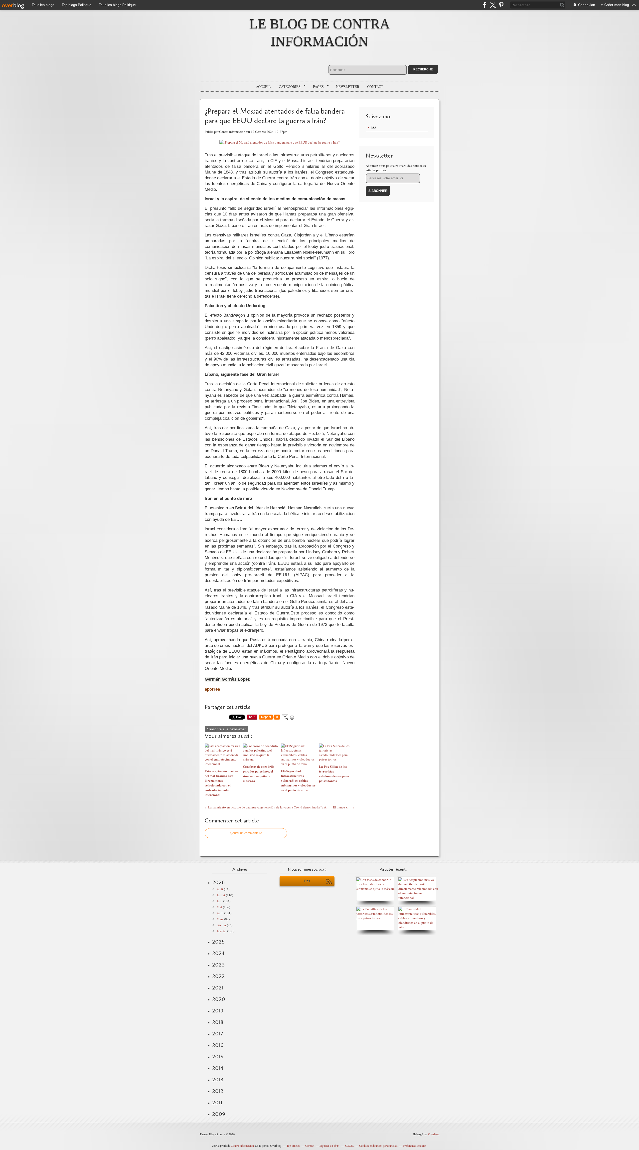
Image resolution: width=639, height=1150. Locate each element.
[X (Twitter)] (493, 5)
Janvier (221, 931)
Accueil (263, 86)
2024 (218, 953)
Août (220, 889)
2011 (217, 1103)
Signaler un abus (330, 1146)
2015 (217, 1057)
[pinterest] (501, 5)
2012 (217, 1091)
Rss (307, 881)
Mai (219, 907)
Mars (220, 919)
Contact (375, 86)
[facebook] (484, 5)
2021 (217, 988)
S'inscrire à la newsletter (226, 729)
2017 (217, 1034)
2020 (218, 999)
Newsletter (347, 86)
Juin (219, 901)
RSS (373, 127)
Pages (317, 86)
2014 (217, 1068)
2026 (218, 882)
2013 (217, 1080)
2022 (218, 976)
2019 (217, 1011)
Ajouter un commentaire (246, 833)
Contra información (242, 1146)
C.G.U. (349, 1146)
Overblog (433, 1134)
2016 (217, 1045)
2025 (218, 942)
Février (221, 925)
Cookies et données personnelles (378, 1146)
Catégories (288, 86)
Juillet (221, 895)
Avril (220, 913)
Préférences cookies (414, 1146)
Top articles (293, 1146)
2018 (217, 1022)
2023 (218, 965)
